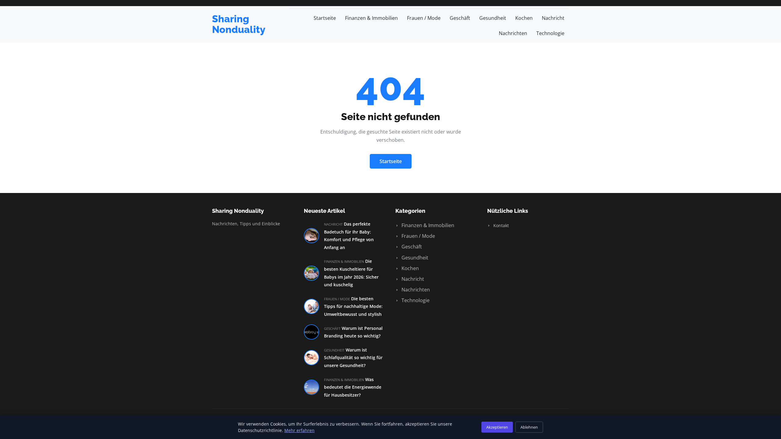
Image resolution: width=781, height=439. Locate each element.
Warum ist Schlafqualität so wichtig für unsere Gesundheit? (353, 357)
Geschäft (460, 18)
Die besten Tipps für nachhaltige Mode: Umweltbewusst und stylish (353, 306)
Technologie (550, 33)
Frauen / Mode (424, 18)
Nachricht (553, 18)
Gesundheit (492, 18)
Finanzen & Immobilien (371, 18)
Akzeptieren (497, 427)
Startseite (325, 18)
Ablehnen (529, 427)
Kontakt (500, 225)
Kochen (524, 18)
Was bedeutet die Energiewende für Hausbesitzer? (352, 387)
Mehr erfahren (299, 430)
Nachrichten (513, 33)
